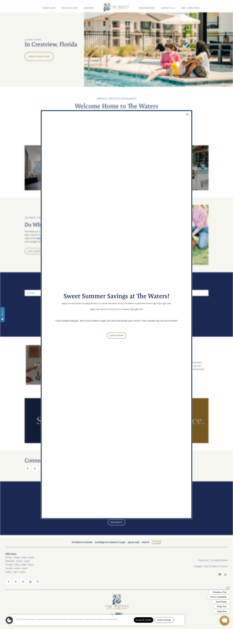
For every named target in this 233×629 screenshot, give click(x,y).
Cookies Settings (164, 620)
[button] (116, 335)
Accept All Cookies (143, 620)
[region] (97, 620)
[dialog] (116, 314)
